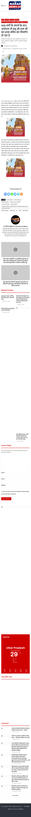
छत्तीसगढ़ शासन (12, 210)
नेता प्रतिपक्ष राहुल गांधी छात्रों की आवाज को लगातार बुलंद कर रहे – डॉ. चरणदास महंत (22, 436)
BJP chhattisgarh (17, 199)
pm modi (12, 19)
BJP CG (7, 19)
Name (3, 472)
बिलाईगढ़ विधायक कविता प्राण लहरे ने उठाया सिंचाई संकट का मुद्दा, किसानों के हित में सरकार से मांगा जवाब (20, 778)
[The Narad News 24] (15, 5)
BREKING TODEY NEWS (15, 202)
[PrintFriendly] (18, 193)
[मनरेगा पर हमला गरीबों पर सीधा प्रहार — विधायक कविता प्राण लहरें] (5, 738)
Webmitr (21, 809)
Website (3, 485)
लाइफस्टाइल (25, 22)
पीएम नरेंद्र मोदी (25, 210)
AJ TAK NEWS (9, 199)
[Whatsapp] (11, 193)
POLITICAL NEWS (5, 204)
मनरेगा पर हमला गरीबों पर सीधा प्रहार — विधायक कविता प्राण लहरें (21, 736)
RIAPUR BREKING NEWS (7, 22)
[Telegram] (15, 193)
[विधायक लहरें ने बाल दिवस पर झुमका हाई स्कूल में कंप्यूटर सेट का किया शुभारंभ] (5, 788)
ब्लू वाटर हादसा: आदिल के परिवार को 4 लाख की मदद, (7, 297)
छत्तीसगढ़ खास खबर (5, 210)
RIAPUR (17, 19)
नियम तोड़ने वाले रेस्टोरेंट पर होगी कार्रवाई (8, 309)
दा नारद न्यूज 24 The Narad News (10, 46)
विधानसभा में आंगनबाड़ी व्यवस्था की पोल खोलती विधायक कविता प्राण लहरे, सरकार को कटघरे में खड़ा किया (20, 769)
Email (3, 479)
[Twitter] (8, 193)
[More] (21, 193)
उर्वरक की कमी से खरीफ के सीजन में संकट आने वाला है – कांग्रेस (21, 729)
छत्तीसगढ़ (16, 22)
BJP (3, 19)
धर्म (16, 210)
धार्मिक (20, 22)
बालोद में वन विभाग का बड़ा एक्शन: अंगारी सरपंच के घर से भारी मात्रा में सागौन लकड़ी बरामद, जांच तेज (23, 299)
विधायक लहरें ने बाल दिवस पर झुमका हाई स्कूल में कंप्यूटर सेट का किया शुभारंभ (20, 787)
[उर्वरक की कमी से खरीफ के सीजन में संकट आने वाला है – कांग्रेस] (5, 730)
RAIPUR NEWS (14, 204)
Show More (15, 795)
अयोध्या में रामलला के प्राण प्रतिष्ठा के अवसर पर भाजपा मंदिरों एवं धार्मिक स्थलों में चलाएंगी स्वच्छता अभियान (14, 207)
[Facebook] (5, 193)
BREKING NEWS (5, 202)
